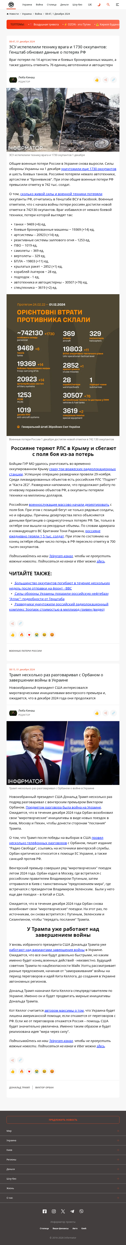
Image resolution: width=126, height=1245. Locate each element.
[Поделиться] (105, 80)
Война (39, 4)
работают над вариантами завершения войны (47, 950)
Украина (27, 4)
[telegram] (72, 1211)
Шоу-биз (77, 4)
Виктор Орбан (44, 1087)
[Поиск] (108, 5)
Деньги (64, 4)
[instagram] (54, 1211)
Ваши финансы (61, 1228)
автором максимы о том (64, 1010)
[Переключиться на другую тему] (99, 5)
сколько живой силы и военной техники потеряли (61, 194)
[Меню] (117, 5)
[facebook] (45, 1211)
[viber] (81, 1211)
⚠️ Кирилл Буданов (108, 24)
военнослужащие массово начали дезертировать (69, 504)
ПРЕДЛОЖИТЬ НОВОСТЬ (63, 1119)
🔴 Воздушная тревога (44, 24)
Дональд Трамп (19, 1087)
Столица (51, 4)
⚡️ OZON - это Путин (77, 24)
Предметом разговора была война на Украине (63, 807)
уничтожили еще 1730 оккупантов (88, 169)
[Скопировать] (113, 80)
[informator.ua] (11, 4)
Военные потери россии (25, 650)
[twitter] (63, 1211)
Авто (75, 1228)
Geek (83, 1228)
